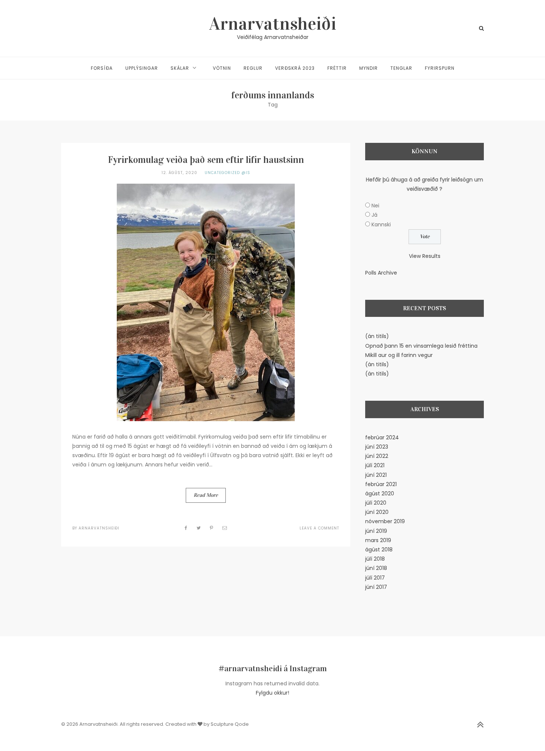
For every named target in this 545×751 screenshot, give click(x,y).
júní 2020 (377, 512)
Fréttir (337, 68)
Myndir (368, 68)
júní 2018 (376, 568)
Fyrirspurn (440, 68)
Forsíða (102, 68)
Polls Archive (381, 272)
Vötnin (222, 68)
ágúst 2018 (379, 549)
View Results (424, 256)
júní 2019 (376, 531)
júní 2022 (376, 456)
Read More (206, 495)
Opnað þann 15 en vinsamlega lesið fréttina (421, 346)
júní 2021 (376, 475)
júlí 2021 (374, 465)
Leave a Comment (319, 528)
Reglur (253, 68)
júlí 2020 (375, 502)
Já (374, 215)
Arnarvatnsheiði (272, 24)
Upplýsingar (141, 68)
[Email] (224, 528)
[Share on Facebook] (186, 528)
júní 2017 (376, 587)
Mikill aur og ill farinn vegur (399, 355)
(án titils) (377, 336)
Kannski (381, 224)
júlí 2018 (375, 559)
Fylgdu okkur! (272, 692)
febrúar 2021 (381, 484)
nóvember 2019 (385, 521)
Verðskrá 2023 (295, 68)
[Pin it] (212, 528)
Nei (375, 205)
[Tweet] (198, 528)
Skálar (180, 68)
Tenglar (401, 68)
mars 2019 (378, 540)
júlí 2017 (375, 577)
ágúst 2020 (379, 493)
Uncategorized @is (227, 173)
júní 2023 (376, 446)
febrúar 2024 (382, 437)
